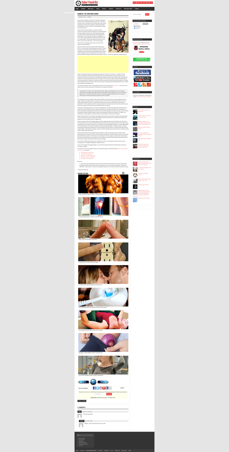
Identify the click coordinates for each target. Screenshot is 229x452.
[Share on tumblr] (106, 388)
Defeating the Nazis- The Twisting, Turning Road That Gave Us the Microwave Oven (144, 123)
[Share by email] (110, 388)
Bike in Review (82, 438)
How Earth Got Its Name (143, 184)
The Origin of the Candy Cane (87, 158)
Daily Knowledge (103, 397)
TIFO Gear (82, 450)
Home (77, 8)
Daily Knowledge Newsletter (91, 450)
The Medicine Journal (83, 444)
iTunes (119, 148)
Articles (104, 8)
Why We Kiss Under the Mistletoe (88, 157)
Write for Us (91, 8)
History (84, 400)
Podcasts (111, 8)
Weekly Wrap (112, 397)
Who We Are (117, 450)
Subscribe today (136, 42)
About (130, 450)
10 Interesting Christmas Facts (87, 152)
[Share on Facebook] (94, 388)
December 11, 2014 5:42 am (87, 411)
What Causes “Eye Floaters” (144, 198)
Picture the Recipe (82, 442)
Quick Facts (118, 8)
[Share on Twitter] (97, 388)
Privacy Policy (124, 450)
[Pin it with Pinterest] (103, 388)
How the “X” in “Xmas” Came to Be (88, 155)
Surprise (83, 8)
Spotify (122, 148)
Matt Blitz (89, 16)
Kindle (140, 96)
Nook (144, 96)
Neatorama (81, 441)
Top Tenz (81, 445)
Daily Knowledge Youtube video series (141, 44)
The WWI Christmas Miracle (87, 154)
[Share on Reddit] (100, 388)
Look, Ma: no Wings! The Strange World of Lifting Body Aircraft (144, 134)
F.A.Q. (112, 450)
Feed (84, 150)
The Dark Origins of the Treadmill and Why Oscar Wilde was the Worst (143, 146)
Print (137, 96)
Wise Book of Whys (128, 8)
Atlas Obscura (116, 85)
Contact (137, 8)
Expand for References (83, 169)
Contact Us (100, 450)
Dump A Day (81, 439)
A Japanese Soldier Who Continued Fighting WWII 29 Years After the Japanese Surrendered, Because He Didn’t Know (141, 193)
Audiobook (148, 96)
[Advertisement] (103, 64)
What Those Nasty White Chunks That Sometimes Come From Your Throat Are (144, 163)
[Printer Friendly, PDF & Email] (122, 388)
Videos (97, 8)
